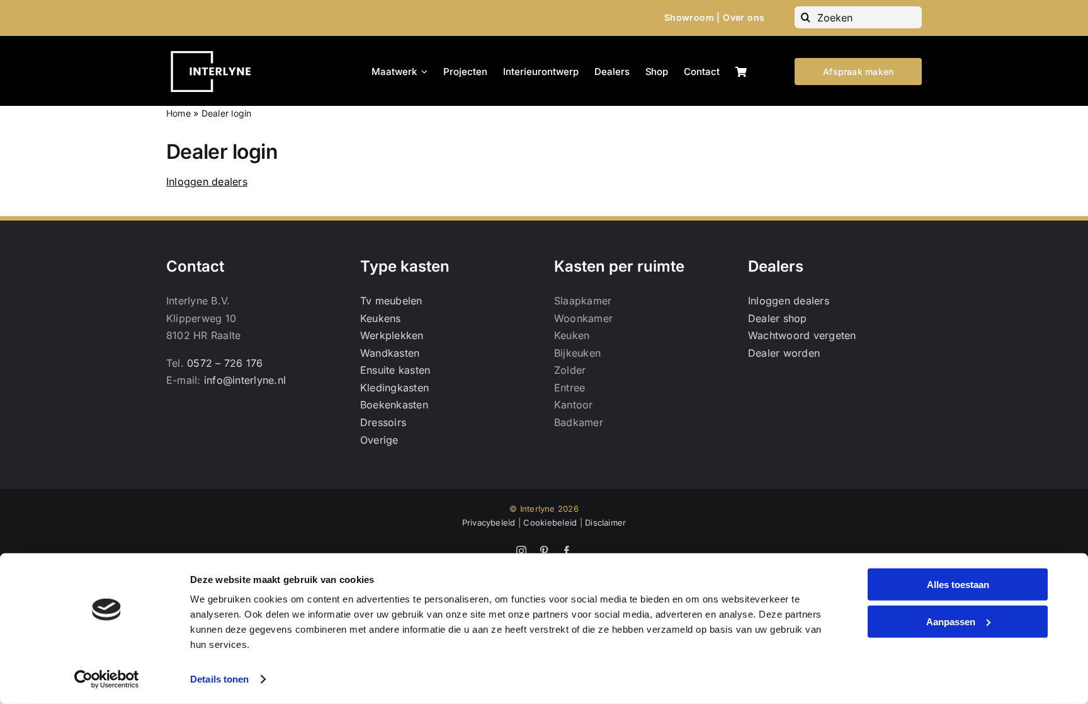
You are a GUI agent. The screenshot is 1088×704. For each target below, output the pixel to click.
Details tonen (219, 679)
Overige (379, 440)
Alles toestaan (958, 584)
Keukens (380, 318)
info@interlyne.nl (245, 380)
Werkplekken (392, 335)
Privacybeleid (489, 522)
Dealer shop (777, 318)
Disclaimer (605, 522)
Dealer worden (784, 353)
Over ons (743, 17)
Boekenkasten (394, 404)
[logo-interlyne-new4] (215, 49)
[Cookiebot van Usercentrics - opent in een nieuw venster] (107, 679)
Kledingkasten (394, 387)
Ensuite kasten (395, 370)
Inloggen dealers (206, 181)
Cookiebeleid (550, 522)
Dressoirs (383, 422)
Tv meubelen (391, 300)
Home (178, 113)
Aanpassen (950, 621)
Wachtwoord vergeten (802, 335)
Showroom (689, 17)
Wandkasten (389, 353)
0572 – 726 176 (225, 363)
